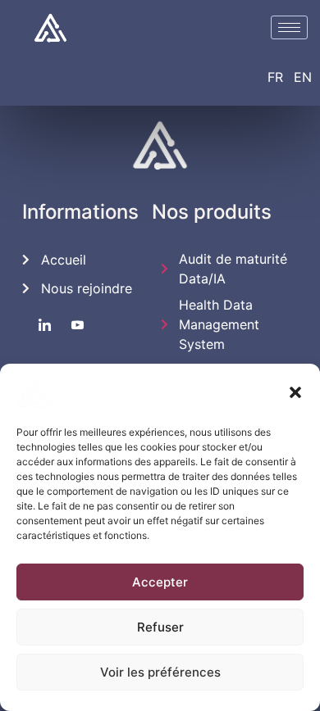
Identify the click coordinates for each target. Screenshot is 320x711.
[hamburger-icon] (289, 27)
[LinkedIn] (45, 325)
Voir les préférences (160, 672)
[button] (295, 392)
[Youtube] (77, 325)
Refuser (160, 627)
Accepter (160, 582)
